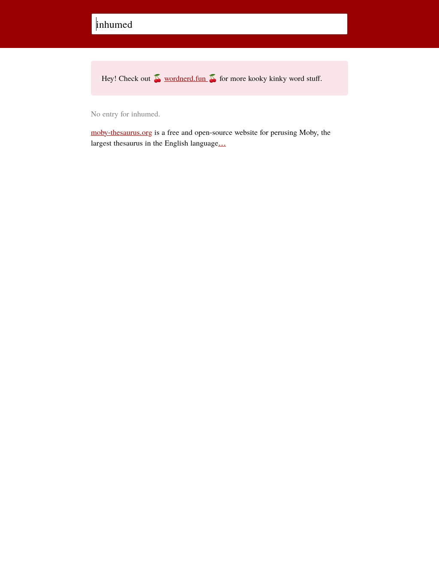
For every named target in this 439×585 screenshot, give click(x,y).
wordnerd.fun (186, 78)
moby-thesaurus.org (121, 132)
